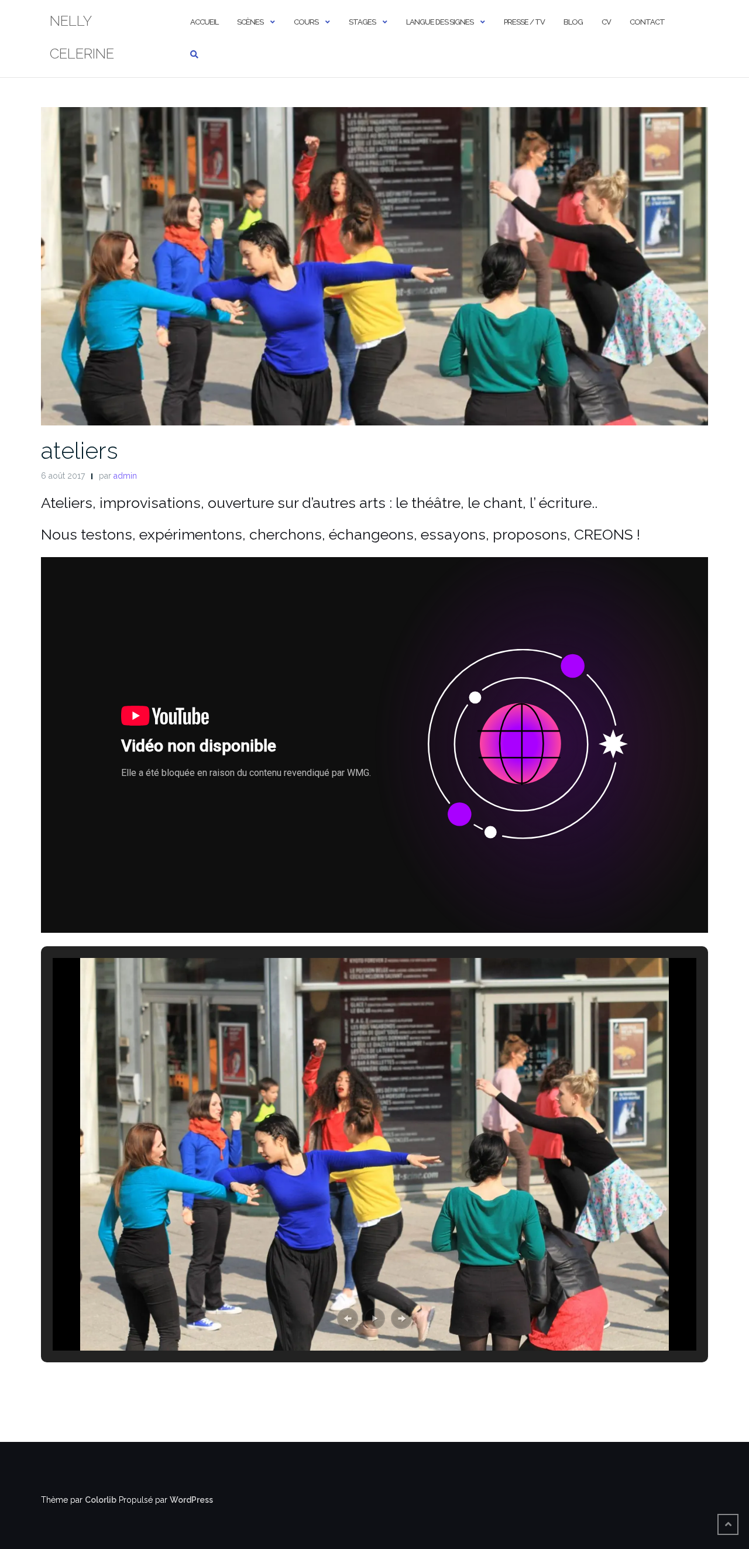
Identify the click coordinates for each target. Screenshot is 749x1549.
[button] (347, 1318)
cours (306, 22)
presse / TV (524, 22)
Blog (573, 22)
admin (125, 475)
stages (362, 22)
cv (606, 22)
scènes (250, 22)
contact (647, 22)
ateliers (79, 450)
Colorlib (100, 1500)
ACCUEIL (204, 22)
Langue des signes (439, 22)
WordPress (191, 1500)
